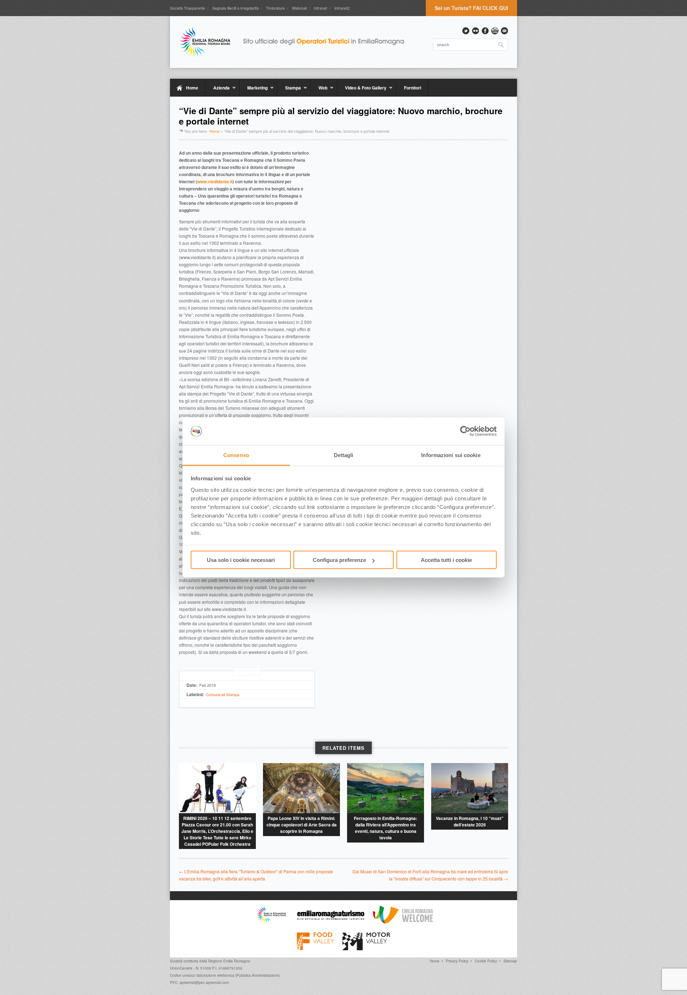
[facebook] (485, 30)
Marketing (254, 90)
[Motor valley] (366, 948)
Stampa (289, 90)
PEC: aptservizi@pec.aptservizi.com (199, 982)
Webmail (299, 8)
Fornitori (412, 87)
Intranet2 (342, 8)
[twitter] (465, 30)
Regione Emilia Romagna (229, 961)
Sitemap (510, 961)
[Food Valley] (315, 948)
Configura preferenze (339, 560)
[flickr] (475, 30)
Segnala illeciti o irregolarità (235, 8)
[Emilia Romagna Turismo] (330, 921)
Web (319, 90)
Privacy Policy (457, 961)
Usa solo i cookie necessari (241, 560)
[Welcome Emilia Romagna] (403, 921)
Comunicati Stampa (222, 694)
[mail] (504, 30)
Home (192, 87)
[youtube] (494, 30)
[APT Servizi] (297, 42)
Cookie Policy (486, 961)
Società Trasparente (187, 8)
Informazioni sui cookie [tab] (450, 455)
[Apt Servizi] (271, 921)
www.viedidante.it (215, 181)
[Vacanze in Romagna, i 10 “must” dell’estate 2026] (469, 788)
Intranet (320, 8)
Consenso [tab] (236, 455)
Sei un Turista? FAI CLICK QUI (471, 7)
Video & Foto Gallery (361, 90)
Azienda (218, 90)
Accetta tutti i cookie (446, 560)
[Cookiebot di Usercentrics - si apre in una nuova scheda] (465, 431)
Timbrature (275, 8)
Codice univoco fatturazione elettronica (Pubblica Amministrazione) (225, 975)
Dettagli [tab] (344, 455)
